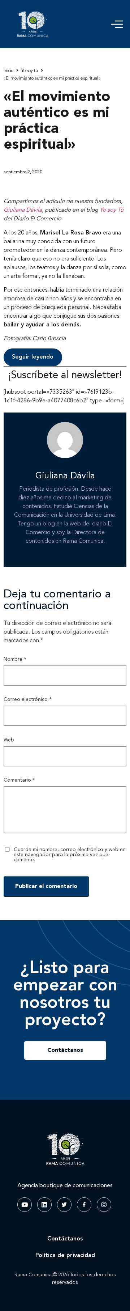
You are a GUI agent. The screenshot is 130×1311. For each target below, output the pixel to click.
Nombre (15, 659)
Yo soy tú (29, 71)
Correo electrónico (28, 699)
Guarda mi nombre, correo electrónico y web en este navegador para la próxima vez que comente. (70, 854)
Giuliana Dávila (23, 210)
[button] (117, 24)
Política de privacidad (65, 1256)
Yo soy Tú (112, 210)
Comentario (19, 780)
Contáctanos (65, 1239)
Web (9, 740)
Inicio (8, 71)
